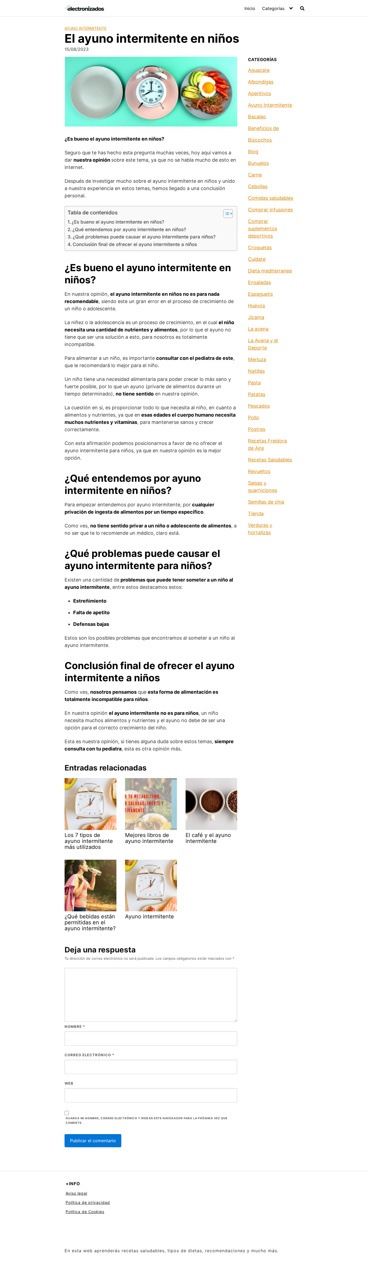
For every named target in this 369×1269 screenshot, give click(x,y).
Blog (253, 151)
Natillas (256, 371)
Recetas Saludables (270, 460)
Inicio (249, 8)
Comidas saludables (270, 198)
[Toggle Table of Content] (225, 213)
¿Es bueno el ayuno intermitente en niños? (118, 222)
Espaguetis (260, 294)
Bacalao (257, 116)
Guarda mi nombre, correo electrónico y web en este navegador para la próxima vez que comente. (146, 1121)
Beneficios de (263, 128)
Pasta (254, 383)
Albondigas (260, 82)
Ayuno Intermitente (85, 28)
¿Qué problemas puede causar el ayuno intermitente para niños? (144, 237)
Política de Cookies (85, 1211)
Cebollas (257, 186)
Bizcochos (260, 140)
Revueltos (259, 471)
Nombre (75, 1026)
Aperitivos (259, 93)
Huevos (256, 305)
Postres (256, 429)
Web (69, 1083)
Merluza (257, 359)
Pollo (253, 417)
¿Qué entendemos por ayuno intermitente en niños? (129, 229)
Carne (255, 175)
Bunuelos (258, 163)
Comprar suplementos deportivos (262, 228)
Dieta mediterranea (270, 271)
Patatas (256, 394)
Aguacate (259, 70)
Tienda (256, 513)
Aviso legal (76, 1193)
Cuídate (257, 259)
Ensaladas (259, 282)
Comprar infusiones (270, 209)
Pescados (259, 406)
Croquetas (260, 247)
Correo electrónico (89, 1055)
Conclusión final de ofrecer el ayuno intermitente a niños (135, 244)
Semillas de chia (266, 502)
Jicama (256, 317)
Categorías (273, 8)
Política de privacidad (88, 1202)
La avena (258, 329)
